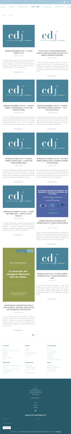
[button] (67, 381)
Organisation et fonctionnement (10, 350)
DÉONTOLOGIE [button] (47, 7)
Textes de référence (7, 371)
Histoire (5, 356)
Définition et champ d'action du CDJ (11, 365)
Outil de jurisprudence (30, 367)
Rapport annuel (51, 354)
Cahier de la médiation (30, 369)
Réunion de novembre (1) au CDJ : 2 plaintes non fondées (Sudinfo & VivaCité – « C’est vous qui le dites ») (52, 108)
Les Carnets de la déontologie (54, 359)
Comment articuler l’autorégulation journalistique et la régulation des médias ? (52, 223)
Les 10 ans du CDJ (51, 371)
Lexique (35, 405)
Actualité (49, 349)
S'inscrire (7, 427)
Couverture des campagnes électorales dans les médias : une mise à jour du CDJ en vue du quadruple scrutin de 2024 (18, 308)
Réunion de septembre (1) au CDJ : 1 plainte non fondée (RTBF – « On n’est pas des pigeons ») (19, 214)
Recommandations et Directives (10, 369)
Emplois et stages (7, 358)
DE (61, 2)
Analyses (27, 371)
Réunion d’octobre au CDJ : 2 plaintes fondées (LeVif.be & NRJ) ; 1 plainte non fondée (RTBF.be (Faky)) (18, 161)
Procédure (27, 356)
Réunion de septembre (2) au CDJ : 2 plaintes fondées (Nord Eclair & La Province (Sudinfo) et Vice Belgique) (52, 161)
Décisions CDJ (28, 365)
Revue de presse (51, 352)
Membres (5, 354)
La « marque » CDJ (51, 350)
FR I (59, 2)
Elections (5, 373)
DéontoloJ (49, 356)
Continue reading (18, 72)
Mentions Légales (25, 431)
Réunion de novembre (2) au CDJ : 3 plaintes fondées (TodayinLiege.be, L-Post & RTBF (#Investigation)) (18, 108)
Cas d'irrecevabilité (29, 354)
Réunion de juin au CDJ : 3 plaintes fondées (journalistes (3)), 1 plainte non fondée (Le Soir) (52, 276)
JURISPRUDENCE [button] (59, 7)
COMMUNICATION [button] (23, 7)
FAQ (4, 359)
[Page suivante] (38, 334)
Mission (5, 349)
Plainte (26, 350)
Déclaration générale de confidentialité (40, 431)
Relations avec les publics (53, 367)
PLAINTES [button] (11, 7)
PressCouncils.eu (51, 365)
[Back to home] (35, 7)
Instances (5, 352)
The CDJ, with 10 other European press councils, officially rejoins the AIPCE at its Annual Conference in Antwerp (52, 53)
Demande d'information (30, 352)
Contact (35, 407)
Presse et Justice (51, 369)
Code (4, 367)
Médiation (27, 349)
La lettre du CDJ (51, 358)
